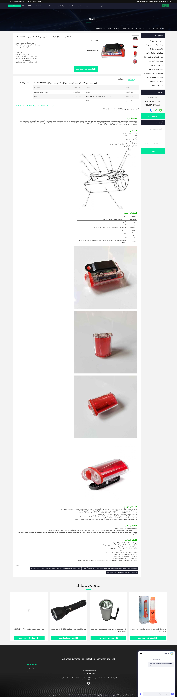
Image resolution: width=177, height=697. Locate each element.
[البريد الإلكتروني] (152, 110)
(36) (156, 49)
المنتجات (94, 5)
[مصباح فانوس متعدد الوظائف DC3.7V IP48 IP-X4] (69, 610)
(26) (155, 69)
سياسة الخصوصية (49, 5)
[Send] (140, 694)
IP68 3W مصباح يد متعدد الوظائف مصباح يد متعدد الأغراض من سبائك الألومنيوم (32, 630)
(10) (156, 61)
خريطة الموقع (61, 5)
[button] (163, 614)
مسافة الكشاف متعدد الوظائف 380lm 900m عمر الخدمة (108, 629)
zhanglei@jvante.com (17, 1)
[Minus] (141, 653)
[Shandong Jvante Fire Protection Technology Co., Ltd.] (165, 6)
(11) (153, 73)
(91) (156, 41)
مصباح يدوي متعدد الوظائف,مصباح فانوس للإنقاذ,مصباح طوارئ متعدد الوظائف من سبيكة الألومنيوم (110, 568)
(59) (154, 45)
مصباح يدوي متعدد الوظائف (145, 28)
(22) (153, 57)
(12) (155, 77)
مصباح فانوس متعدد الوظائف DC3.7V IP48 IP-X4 (68, 629)
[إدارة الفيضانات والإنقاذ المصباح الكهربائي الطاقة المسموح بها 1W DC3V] (114, 50)
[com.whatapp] (156, 110)
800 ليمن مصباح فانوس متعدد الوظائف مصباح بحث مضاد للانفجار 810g (148, 630)
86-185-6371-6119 (35, 1)
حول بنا (87, 5)
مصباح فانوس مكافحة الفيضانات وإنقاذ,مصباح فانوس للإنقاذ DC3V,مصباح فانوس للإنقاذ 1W (55, 568)
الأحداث (71, 5)
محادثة (14, 5)
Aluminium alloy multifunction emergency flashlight (122, 572)
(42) (156, 65)
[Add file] (172, 694)
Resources (37, 5)
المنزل (163, 28)
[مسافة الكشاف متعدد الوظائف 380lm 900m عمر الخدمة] (108, 610)
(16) (157, 85)
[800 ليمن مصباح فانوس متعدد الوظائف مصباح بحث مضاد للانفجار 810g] (148, 610)
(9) (156, 81)
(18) (154, 53)
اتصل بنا (79, 5)
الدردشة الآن (153, 116)
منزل (102, 5)
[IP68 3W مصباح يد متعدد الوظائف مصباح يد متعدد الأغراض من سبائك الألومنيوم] (29, 610)
